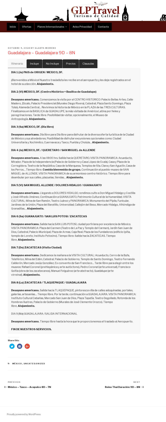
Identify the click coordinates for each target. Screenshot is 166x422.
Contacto (103, 26)
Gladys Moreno (45, 48)
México (17, 363)
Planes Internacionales (50, 26)
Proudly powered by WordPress (24, 414)
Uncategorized (34, 363)
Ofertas (26, 26)
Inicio (13, 26)
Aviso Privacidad (82, 26)
